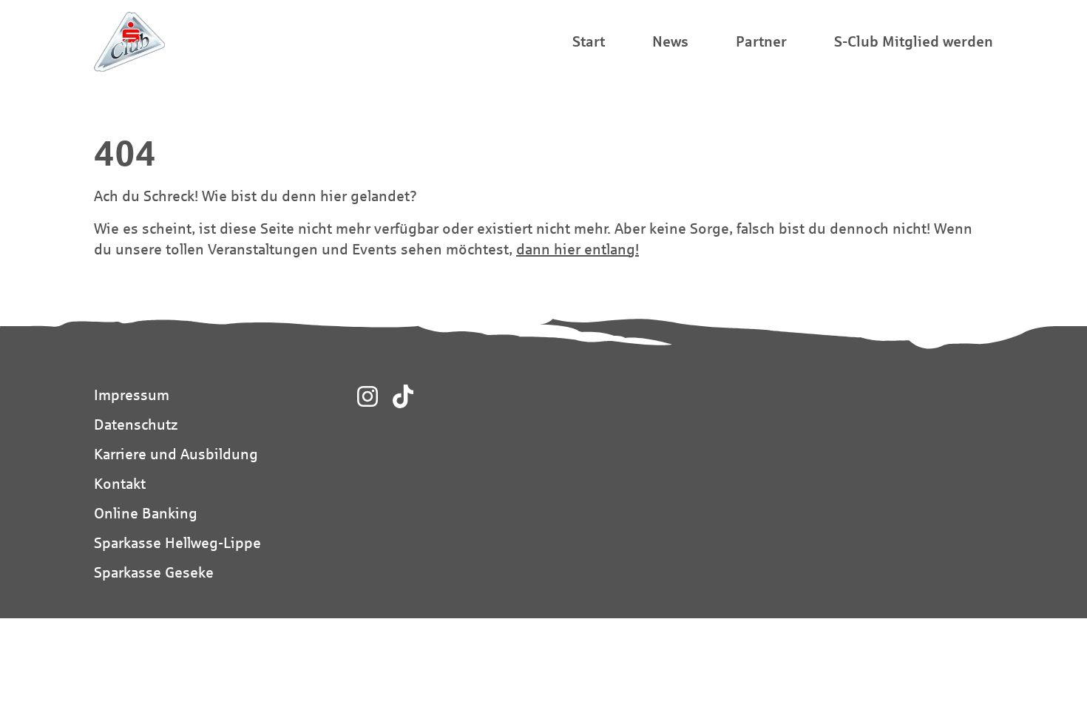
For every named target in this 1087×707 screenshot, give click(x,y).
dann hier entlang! (577, 248)
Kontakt (120, 483)
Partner (761, 41)
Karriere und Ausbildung (176, 453)
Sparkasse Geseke (154, 572)
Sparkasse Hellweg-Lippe (177, 542)
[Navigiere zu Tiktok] (403, 396)
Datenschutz (135, 424)
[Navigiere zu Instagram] (367, 396)
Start (588, 41)
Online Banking (145, 512)
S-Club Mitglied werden (913, 41)
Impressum (131, 394)
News (670, 41)
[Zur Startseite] (129, 42)
